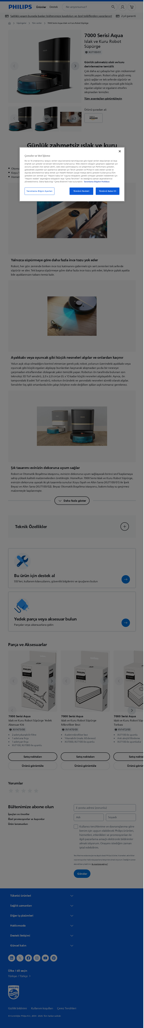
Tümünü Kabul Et (106, 191)
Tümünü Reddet (80, 191)
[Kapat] (118, 151)
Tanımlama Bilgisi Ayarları (38, 191)
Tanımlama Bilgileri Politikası (95, 181)
